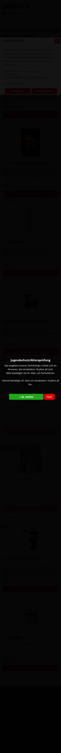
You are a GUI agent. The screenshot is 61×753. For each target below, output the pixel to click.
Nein (49, 397)
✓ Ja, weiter (26, 397)
